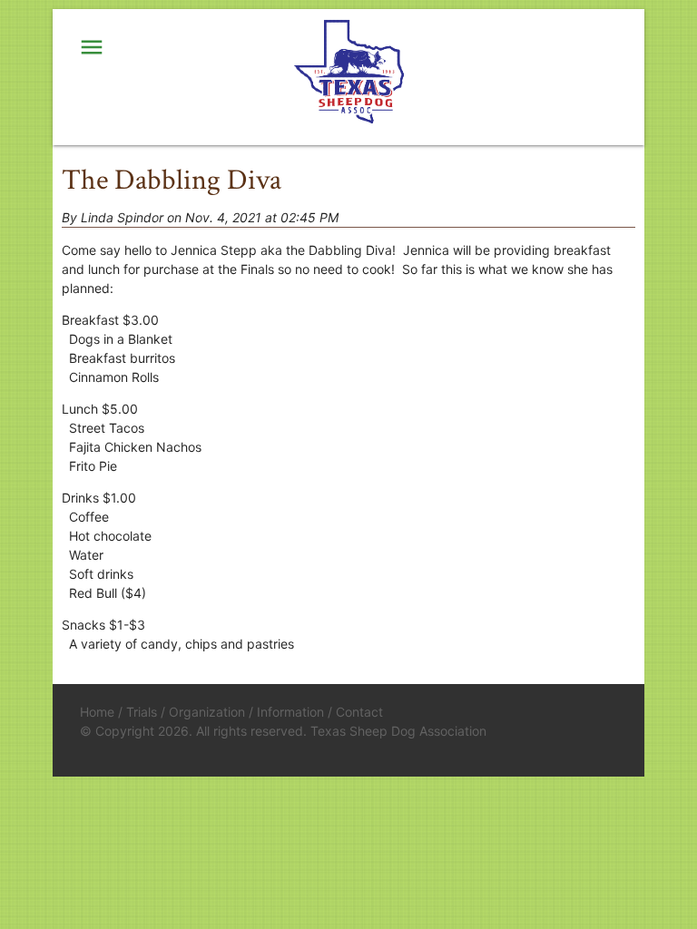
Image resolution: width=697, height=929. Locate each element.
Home (97, 711)
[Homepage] (348, 72)
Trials (141, 711)
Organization (207, 711)
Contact (359, 711)
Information (290, 711)
